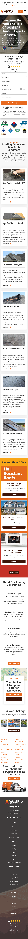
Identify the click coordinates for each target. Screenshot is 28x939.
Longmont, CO (14, 877)
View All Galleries (14, 730)
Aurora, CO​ (4, 739)
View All (14, 888)
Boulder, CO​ (18, 739)
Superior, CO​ (4, 760)
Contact (14, 827)
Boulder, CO (14, 871)
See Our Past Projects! (14, 699)
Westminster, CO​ (5, 762)
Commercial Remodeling (14, 862)
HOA (14, 859)
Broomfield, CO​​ (19, 742)
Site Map (17, 929)
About (14, 896)
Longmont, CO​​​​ (5, 754)
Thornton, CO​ (19, 760)
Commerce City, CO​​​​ (20, 744)
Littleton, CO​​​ (18, 752)
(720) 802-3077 (14, 812)
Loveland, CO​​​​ (4, 757)
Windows (14, 852)
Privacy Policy (12, 929)
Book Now (14, 494)
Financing (14, 833)
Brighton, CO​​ (4, 742)
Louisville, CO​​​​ (18, 754)
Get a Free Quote (14, 103)
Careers (14, 910)
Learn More (14, 527)
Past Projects (14, 913)
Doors (14, 855)
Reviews (14, 906)
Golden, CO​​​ (4, 752)
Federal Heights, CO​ (6, 749)
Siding (14, 845)
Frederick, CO (14, 881)
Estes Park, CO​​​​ (19, 747)
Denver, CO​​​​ (4, 747)
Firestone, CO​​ (19, 749)
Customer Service (14, 837)
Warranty (14, 830)
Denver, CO (14, 874)
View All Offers (14, 572)
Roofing (14, 849)
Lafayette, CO (14, 884)
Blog (14, 899)
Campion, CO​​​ (4, 744)
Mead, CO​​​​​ (17, 757)
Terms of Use (17, 114)
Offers (14, 903)
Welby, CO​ (18, 762)
